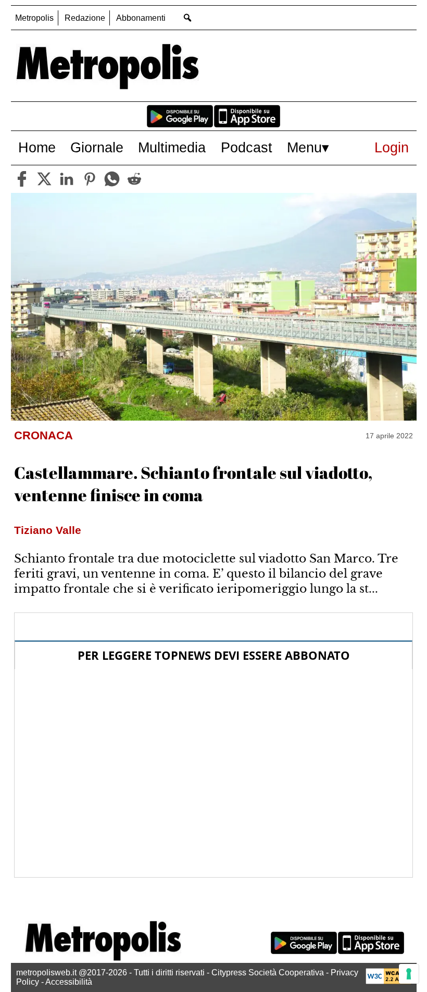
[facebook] (21, 178)
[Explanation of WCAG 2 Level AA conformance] (388, 981)
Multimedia (172, 147)
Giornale (96, 147)
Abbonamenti (141, 18)
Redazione (85, 18)
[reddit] (134, 178)
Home (37, 147)
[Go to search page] (188, 17)
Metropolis (34, 18)
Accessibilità (68, 981)
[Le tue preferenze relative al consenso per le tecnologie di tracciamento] (409, 974)
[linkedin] (66, 178)
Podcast (246, 147)
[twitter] (44, 178)
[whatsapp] (112, 178)
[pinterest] (89, 178)
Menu (304, 147)
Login (391, 147)
